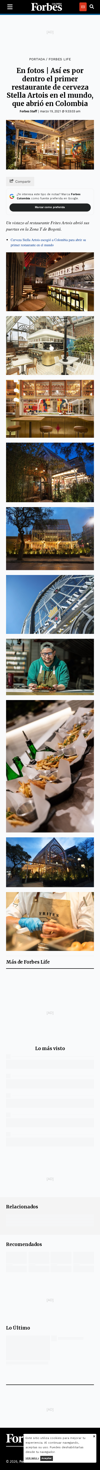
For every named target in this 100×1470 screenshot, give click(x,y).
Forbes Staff (28, 111)
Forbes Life (60, 59)
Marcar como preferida (50, 207)
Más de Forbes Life (28, 962)
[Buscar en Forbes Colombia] (92, 6)
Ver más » (32, 1458)
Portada (37, 59)
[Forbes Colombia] (46, 7)
